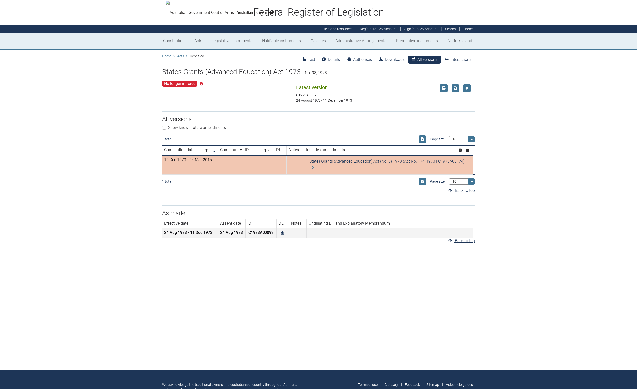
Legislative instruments (232, 40)
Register (378, 29)
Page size (437, 139)
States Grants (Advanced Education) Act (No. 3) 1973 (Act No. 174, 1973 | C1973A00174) (387, 161)
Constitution (174, 40)
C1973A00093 (261, 232)
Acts (198, 40)
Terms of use (368, 385)
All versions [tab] (427, 59)
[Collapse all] (467, 150)
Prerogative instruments (417, 40)
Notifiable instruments (281, 40)
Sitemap (432, 385)
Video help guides (459, 385)
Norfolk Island (460, 40)
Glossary (391, 385)
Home (166, 56)
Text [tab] (311, 59)
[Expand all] (460, 150)
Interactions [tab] (461, 59)
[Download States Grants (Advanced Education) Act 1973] (282, 233)
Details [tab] (334, 59)
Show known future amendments (197, 127)
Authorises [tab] (362, 59)
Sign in (421, 29)
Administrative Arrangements (360, 40)
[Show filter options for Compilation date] (208, 150)
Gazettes (318, 40)
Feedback (412, 385)
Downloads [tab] (395, 59)
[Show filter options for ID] (267, 150)
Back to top (464, 190)
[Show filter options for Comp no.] (242, 150)
